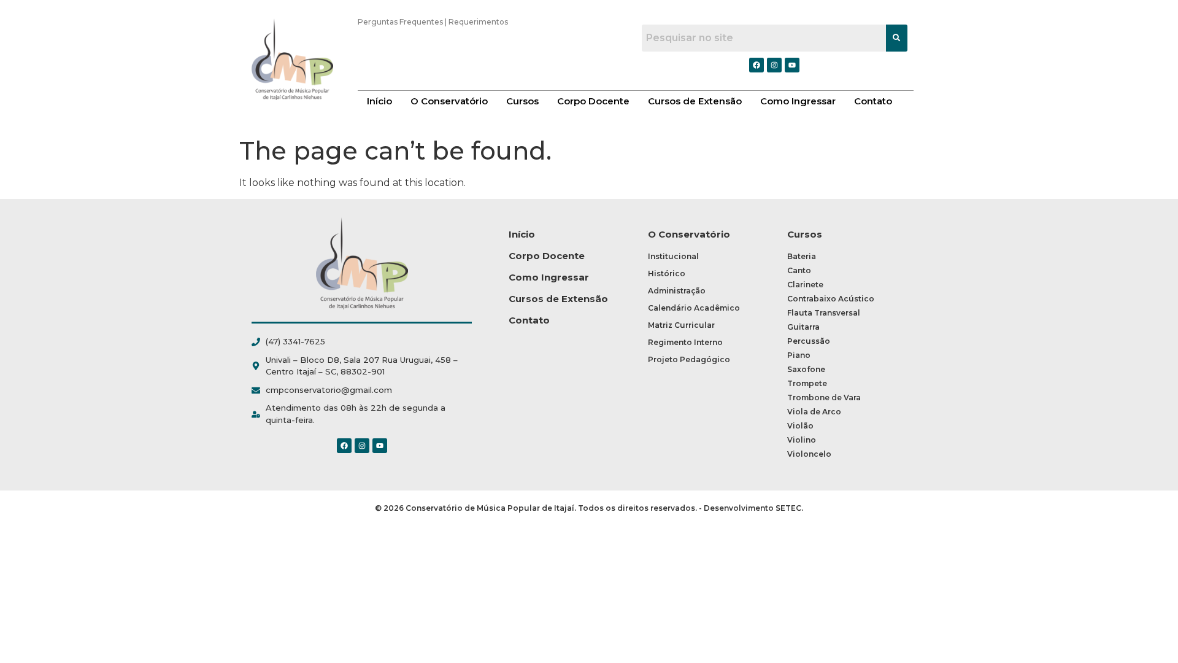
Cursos (522, 101)
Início (379, 101)
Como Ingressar (798, 101)
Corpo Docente (593, 101)
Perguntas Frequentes (400, 21)
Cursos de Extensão (695, 101)
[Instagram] (362, 445)
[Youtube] (379, 445)
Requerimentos (478, 21)
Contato (873, 101)
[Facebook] (344, 445)
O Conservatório (449, 101)
